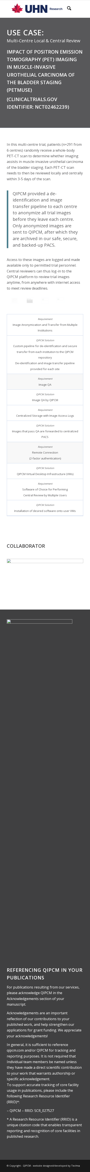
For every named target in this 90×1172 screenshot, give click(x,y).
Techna (75, 1165)
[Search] (67, 9)
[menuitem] (67, 9)
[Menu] (77, 9)
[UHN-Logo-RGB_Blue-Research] (37, 9)
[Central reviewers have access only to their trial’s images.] (29, 300)
